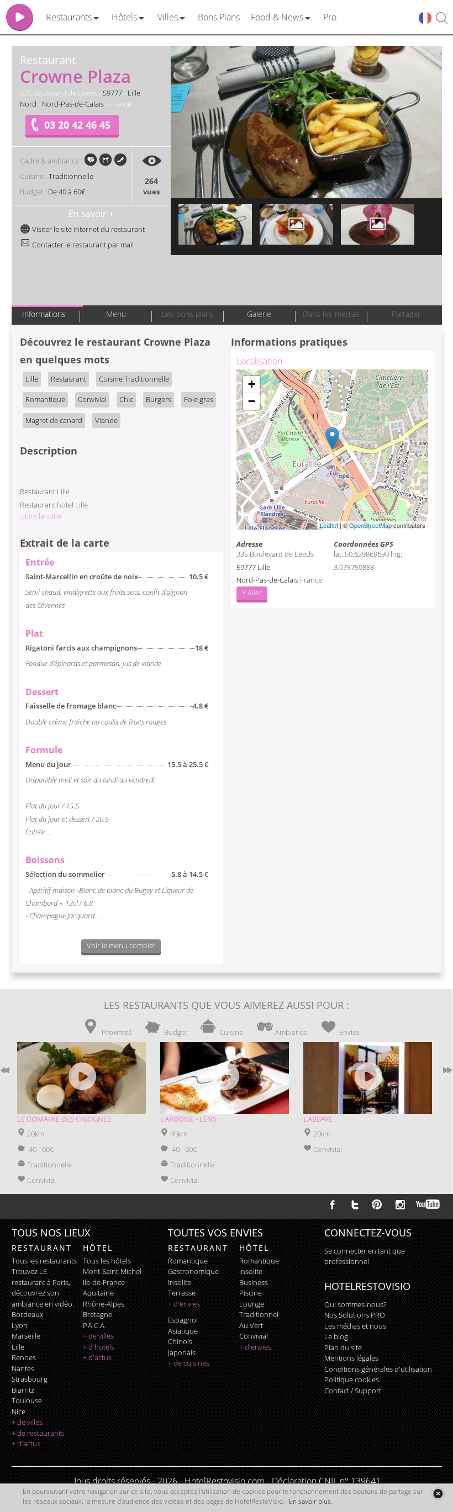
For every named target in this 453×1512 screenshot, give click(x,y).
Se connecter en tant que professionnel (364, 1256)
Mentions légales (351, 1358)
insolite (179, 1282)
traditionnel (258, 1314)
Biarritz (23, 1390)
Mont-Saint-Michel (112, 1271)
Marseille (26, 1336)
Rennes (24, 1357)
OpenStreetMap (370, 525)
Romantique (45, 399)
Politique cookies (351, 1379)
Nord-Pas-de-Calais (73, 104)
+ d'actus (26, 1443)
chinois (180, 1341)
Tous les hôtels (107, 1261)
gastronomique (193, 1271)
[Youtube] (428, 1204)
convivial (253, 1336)
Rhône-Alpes (103, 1304)
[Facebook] (332, 1204)
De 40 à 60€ (66, 192)
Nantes (23, 1368)
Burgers (158, 399)
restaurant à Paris (40, 1282)
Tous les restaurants (44, 1261)
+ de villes (27, 1422)
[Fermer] (438, 1493)
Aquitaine (98, 1293)
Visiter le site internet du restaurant (87, 229)
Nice (18, 1411)
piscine (250, 1293)
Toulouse (27, 1400)
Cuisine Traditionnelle (134, 379)
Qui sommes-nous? (355, 1304)
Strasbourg (30, 1379)
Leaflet (329, 525)
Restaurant (68, 379)
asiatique (183, 1331)
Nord (28, 104)
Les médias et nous (355, 1326)
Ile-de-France (104, 1282)
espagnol (183, 1320)
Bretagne (97, 1314)
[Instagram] (400, 1206)
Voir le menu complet (121, 945)
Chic (126, 399)
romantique (188, 1261)
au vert (251, 1325)
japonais (182, 1352)
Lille (134, 93)
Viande (106, 420)
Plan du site (343, 1347)
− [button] (251, 401)
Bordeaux (27, 1314)
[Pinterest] (377, 1204)
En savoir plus (310, 1501)
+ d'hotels (98, 1347)
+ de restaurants (38, 1433)
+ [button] (251, 384)
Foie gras (198, 399)
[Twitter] (355, 1204)
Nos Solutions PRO (354, 1315)
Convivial (92, 399)
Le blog (336, 1336)
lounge (251, 1304)
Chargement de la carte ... (330, 449)
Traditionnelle (71, 176)
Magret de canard (53, 420)
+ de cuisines (188, 1363)
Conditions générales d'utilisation (378, 1369)
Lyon (20, 1325)
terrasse (182, 1293)
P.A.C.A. (94, 1325)
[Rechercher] (442, 18)
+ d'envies (184, 1304)
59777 (112, 93)
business (253, 1282)
